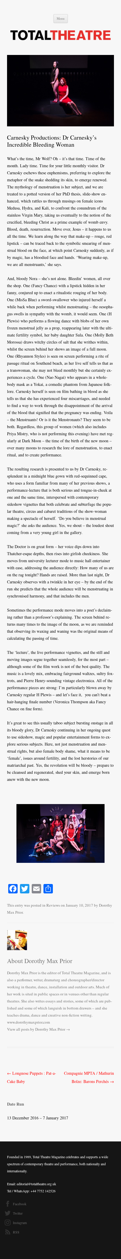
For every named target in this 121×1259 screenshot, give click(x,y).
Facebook (19, 1203)
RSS (16, 1232)
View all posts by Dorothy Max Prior (38, 1029)
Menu (61, 18)
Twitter (18, 1213)
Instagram (20, 1222)
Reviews (53, 905)
